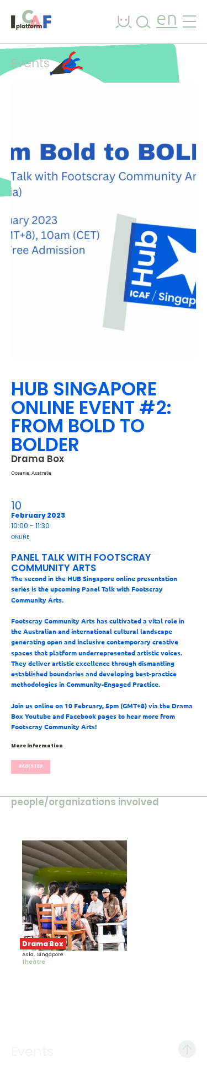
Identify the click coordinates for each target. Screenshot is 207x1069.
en (166, 19)
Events (30, 63)
